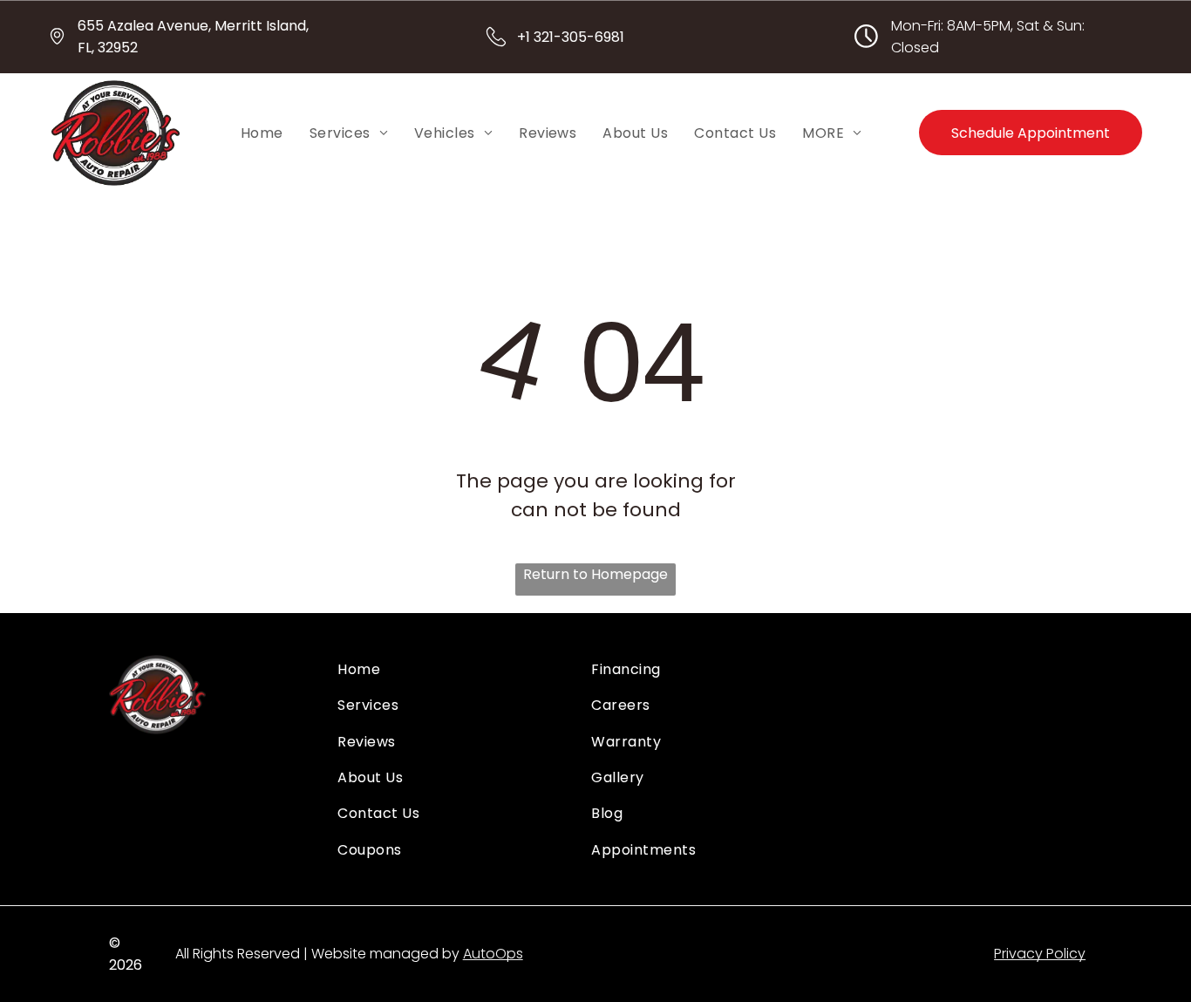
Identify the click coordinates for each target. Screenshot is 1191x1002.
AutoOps (493, 954)
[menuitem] (262, 132)
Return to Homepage (595, 574)
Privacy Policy (1040, 954)
